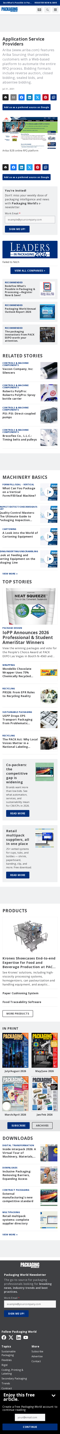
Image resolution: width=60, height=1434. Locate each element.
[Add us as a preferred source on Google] (53, 97)
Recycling (8, 688)
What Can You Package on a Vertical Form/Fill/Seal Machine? (19, 492)
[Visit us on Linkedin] (18, 1337)
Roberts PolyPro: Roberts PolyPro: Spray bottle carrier (18, 394)
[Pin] (45, 97)
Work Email (12, 213)
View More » (10, 573)
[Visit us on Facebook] (4, 1337)
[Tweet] (37, 97)
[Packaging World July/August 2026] (15, 1050)
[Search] (47, 9)
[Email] (13, 97)
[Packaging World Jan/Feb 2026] (45, 1093)
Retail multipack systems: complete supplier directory (15, 1219)
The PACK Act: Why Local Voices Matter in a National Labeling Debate (20, 743)
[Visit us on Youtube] (25, 1337)
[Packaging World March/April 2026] (15, 1093)
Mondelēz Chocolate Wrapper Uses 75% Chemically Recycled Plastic (17, 672)
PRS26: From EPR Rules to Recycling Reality (18, 694)
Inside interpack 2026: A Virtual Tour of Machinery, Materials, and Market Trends (19, 1152)
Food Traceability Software (21, 1002)
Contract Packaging (15, 1189)
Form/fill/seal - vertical (18, 484)
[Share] (21, 97)
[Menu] (55, 9)
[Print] (5, 97)
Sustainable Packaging (17, 712)
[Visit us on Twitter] (11, 1337)
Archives (42, 1125)
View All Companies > (30, 270)
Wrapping (8, 664)
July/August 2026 (15, 1071)
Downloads (10, 1167)
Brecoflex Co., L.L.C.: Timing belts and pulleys (19, 437)
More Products (17, 1013)
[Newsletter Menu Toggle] (39, 9)
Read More (17, 813)
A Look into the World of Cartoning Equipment (20, 534)
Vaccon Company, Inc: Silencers (17, 370)
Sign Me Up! (17, 229)
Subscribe (19, 1125)
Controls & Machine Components (15, 364)
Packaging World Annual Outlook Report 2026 (20, 310)
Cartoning (9, 529)
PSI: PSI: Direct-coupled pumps (19, 415)
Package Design (12, 627)
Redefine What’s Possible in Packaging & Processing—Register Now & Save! (20, 290)
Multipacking (11, 1212)
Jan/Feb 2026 (45, 1114)
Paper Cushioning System (20, 993)
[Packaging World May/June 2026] (45, 1050)
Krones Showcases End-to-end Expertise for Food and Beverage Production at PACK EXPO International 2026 (29, 962)
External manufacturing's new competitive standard (17, 1197)
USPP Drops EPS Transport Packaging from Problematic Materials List (17, 719)
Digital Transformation (18, 1145)
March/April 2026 (15, 1114)
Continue (30, 1427)
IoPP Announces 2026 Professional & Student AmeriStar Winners (27, 637)
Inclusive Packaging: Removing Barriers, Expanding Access (16, 1175)
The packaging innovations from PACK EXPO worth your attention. (19, 336)
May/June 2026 (44, 1071)
